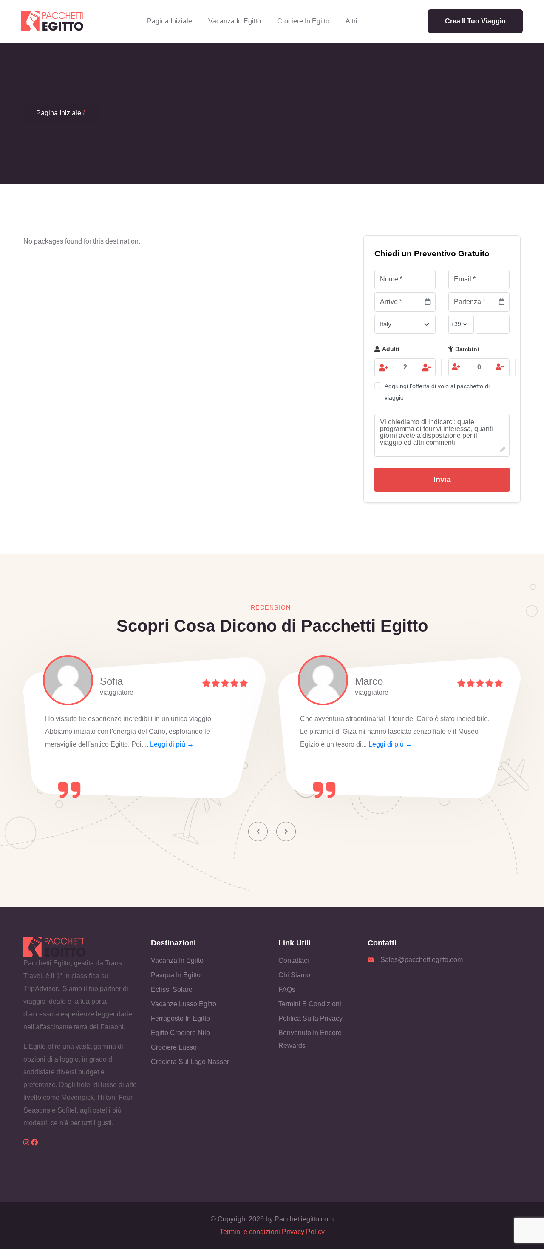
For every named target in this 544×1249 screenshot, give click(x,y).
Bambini (467, 349)
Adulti (391, 349)
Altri (351, 21)
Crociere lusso (174, 1047)
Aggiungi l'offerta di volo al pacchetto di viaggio (437, 392)
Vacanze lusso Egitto (183, 1004)
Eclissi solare (172, 989)
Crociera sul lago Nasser (190, 1061)
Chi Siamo (294, 975)
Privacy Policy (303, 1231)
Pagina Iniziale (169, 21)
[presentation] (258, 831)
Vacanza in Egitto (177, 960)
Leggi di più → (172, 744)
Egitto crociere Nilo (180, 1032)
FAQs (286, 989)
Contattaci (293, 960)
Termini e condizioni (309, 1004)
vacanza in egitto (234, 21)
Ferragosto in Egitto (180, 1018)
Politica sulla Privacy (310, 1018)
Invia (442, 479)
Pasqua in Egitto (176, 975)
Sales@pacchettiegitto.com (421, 959)
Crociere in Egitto (303, 21)
